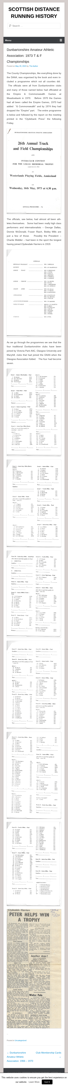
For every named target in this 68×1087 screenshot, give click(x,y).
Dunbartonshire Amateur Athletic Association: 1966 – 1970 (20, 1056)
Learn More (34, 1082)
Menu (8, 40)
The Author (33, 66)
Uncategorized (20, 1040)
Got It (47, 1082)
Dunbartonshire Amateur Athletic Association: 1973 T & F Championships (30, 55)
